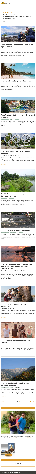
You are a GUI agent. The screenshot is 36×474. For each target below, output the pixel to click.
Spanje (11, 119)
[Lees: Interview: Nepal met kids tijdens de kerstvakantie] (18, 293)
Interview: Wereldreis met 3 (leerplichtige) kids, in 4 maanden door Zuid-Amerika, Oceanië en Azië (17, 266)
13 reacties (3, 270)
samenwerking (29, 437)
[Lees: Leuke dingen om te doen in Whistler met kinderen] (18, 140)
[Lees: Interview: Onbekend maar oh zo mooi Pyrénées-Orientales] (18, 369)
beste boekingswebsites (18, 440)
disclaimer (11, 472)
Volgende (32, 401)
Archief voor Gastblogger (9, 9)
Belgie (5, 198)
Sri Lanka (11, 82)
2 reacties (2, 308)
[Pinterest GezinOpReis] (18, 463)
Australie (6, 270)
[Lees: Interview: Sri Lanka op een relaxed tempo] (18, 70)
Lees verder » (3, 57)
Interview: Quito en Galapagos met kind (16, 230)
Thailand (18, 270)
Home (4, 9)
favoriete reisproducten (9, 440)
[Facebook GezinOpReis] (15, 463)
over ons (14, 437)
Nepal (6, 308)
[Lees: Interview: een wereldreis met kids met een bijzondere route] (18, 34)
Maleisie (15, 270)
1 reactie (2, 48)
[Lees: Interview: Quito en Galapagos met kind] (18, 219)
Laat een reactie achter (5, 82)
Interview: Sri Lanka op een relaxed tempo (16, 81)
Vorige (2, 401)
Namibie (14, 344)
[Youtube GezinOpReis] (20, 463)
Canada (11, 155)
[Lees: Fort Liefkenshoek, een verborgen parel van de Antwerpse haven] (18, 180)
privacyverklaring (17, 472)
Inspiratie (14, 232)
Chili (5, 48)
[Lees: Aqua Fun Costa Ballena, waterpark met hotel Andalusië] (18, 104)
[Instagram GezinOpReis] (17, 463)
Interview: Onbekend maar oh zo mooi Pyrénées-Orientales (15, 384)
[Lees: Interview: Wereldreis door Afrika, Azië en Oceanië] (18, 330)
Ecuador (11, 232)
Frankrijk (11, 387)
